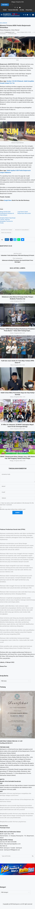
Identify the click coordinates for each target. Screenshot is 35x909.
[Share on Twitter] (15, 239)
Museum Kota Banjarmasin (22, 229)
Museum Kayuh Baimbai (6, 229)
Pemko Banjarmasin (6, 232)
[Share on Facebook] (11, 239)
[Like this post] (7, 239)
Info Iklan (22, 9)
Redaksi (5, 9)
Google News (8, 200)
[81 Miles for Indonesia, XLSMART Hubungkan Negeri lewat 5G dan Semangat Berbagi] (17, 410)
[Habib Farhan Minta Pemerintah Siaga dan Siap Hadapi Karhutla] (17, 378)
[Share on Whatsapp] (18, 239)
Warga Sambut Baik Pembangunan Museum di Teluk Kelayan (7, 213)
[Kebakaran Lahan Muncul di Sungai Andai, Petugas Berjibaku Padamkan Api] (17, 283)
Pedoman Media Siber (13, 9)
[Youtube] (19, 7)
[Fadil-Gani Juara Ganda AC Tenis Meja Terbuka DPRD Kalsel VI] (17, 347)
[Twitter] (17, 7)
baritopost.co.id (10, 32)
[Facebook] (23, 14)
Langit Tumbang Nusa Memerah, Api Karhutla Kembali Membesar (15, 4)
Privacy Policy (29, 9)
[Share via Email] (22, 239)
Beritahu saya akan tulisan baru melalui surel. (13, 509)
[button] (10, 4)
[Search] (30, 14)
